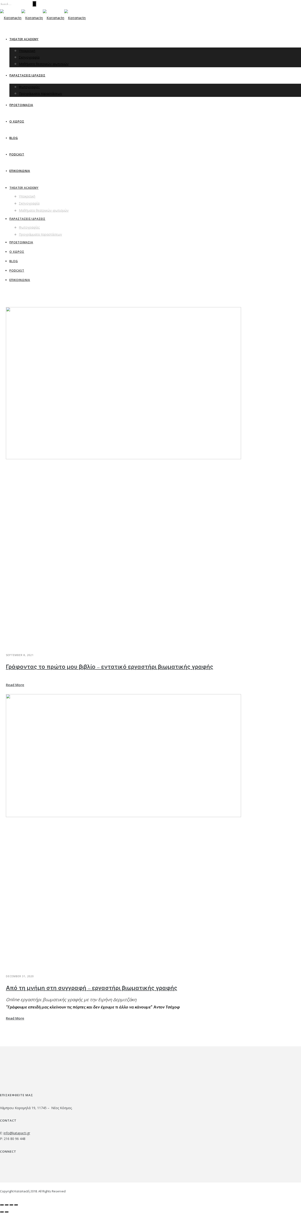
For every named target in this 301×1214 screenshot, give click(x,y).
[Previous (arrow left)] (2, 1212)
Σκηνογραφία (29, 57)
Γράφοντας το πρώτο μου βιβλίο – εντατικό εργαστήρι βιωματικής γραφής (109, 667)
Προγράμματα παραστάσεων (40, 93)
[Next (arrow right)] (6, 1212)
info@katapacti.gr (17, 1133)
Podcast (16, 154)
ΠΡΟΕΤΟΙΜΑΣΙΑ (21, 105)
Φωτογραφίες (29, 87)
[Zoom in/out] (16, 1205)
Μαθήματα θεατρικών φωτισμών (44, 64)
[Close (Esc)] (2, 1205)
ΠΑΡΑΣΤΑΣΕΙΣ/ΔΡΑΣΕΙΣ (27, 75)
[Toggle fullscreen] (11, 1205)
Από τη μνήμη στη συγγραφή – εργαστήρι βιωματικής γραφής (91, 988)
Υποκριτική (27, 50)
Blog (13, 138)
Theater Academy (24, 39)
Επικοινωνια (19, 171)
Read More (15, 684)
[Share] (6, 1205)
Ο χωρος (16, 121)
